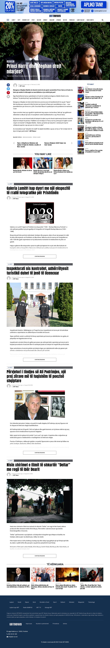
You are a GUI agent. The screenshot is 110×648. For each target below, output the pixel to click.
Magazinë (52, 20)
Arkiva (65, 623)
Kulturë (39, 20)
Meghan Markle (27, 137)
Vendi (19, 602)
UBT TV (38, 607)
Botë (19, 20)
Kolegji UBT (48, 607)
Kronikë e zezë (25, 20)
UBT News (16, 198)
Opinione (58, 20)
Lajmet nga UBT (80, 20)
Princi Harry (37, 137)
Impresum (29, 623)
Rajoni (27, 602)
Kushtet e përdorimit (42, 623)
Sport (33, 20)
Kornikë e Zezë (44, 602)
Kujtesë (65, 20)
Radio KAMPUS (27, 607)
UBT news (22, 86)
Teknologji (72, 20)
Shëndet (45, 20)
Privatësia (56, 623)
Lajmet (13, 20)
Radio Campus (90, 20)
